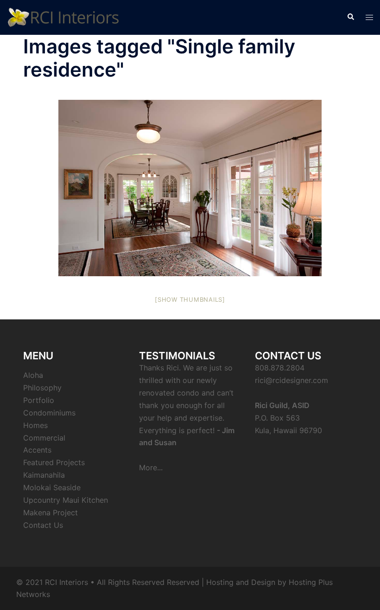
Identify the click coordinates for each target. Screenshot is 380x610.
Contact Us (43, 525)
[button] (350, 17)
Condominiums (49, 412)
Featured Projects (54, 462)
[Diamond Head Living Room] (190, 188)
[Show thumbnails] (190, 299)
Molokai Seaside (52, 487)
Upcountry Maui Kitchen (65, 500)
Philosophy (42, 387)
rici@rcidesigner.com (291, 380)
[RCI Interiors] (63, 16)
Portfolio (38, 400)
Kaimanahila (44, 475)
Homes (35, 425)
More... (151, 467)
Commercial (44, 437)
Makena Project (50, 512)
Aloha (33, 375)
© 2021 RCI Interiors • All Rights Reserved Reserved (107, 582)
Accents (37, 449)
